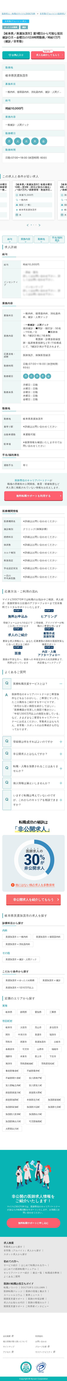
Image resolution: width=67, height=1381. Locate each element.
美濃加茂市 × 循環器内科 (48, 936)
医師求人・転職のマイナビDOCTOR (18, 13)
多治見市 (54, 1027)
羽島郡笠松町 (48, 1063)
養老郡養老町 (12, 1070)
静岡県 (23, 1012)
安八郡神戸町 (35, 1078)
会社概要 (7, 1336)
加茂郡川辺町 (33, 1107)
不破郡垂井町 (33, 1070)
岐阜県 (9, 1012)
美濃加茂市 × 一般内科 (17, 936)
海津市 (9, 1063)
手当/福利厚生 (57, 239)
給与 (9, 239)
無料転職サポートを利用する (33, 495)
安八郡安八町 (35, 1085)
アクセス (7, 1352)
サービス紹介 (11, 1265)
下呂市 (53, 1056)
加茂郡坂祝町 (54, 1099)
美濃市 (38, 1034)
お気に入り (18, 55)
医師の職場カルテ (37, 1302)
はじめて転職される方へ (34, 1265)
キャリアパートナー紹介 (16, 1273)
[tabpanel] (33, 200)
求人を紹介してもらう (48, 55)
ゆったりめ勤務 (10, 27)
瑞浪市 (53, 1034)
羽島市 (9, 1041)
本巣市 (23, 1056)
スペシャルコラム (13, 1295)
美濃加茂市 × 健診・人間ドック (21, 959)
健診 (24, 27)
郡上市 (38, 1056)
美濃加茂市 (40, 1041)
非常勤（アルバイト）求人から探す (22, 1250)
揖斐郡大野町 (35, 1092)
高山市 (38, 1027)
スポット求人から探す (15, 1254)
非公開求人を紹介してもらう (33, 899)
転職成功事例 (52, 1273)
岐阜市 (9, 1027)
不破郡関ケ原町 (13, 1078)
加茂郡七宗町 (54, 1107)
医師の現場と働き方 (36, 1291)
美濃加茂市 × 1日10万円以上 (20, 987)
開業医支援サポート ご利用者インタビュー (26, 1306)
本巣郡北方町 (33, 1099)
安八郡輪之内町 (13, 1085)
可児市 (25, 1049)
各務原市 (10, 1049)
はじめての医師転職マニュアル (20, 1269)
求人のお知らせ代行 (14, 1302)
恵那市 (23, 1041)
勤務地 (41, 239)
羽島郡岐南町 (26, 1063)
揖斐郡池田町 (12, 1099)
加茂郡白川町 (35, 1114)
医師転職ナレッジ (13, 1291)
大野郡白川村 (12, 1128)
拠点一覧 (37, 1273)
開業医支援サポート (14, 1299)
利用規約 (39, 1336)
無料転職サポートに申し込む (33, 1222)
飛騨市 (9, 1056)
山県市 (40, 1049)
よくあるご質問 (12, 1276)
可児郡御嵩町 (35, 1121)
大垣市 (23, 1027)
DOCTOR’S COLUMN (33, 1287)
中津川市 (22, 1034)
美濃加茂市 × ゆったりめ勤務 (20, 980)
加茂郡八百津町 (13, 1114)
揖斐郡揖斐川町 (13, 1092)
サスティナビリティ (43, 1352)
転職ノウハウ (11, 1287)
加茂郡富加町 (12, 1107)
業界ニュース (33, 1295)
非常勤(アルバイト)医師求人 (53, 13)
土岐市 (57, 1041)
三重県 (53, 1012)
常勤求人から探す (13, 1247)
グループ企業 (41, 1346)
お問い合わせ (41, 1341)
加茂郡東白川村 (13, 1121)
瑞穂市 (55, 1049)
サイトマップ (8, 1346)
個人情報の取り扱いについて (15, 1341)
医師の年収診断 (36, 1299)
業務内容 (25, 239)
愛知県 (38, 1012)
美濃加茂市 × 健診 (51, 980)
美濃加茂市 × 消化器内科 (18, 944)
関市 (8, 1034)
